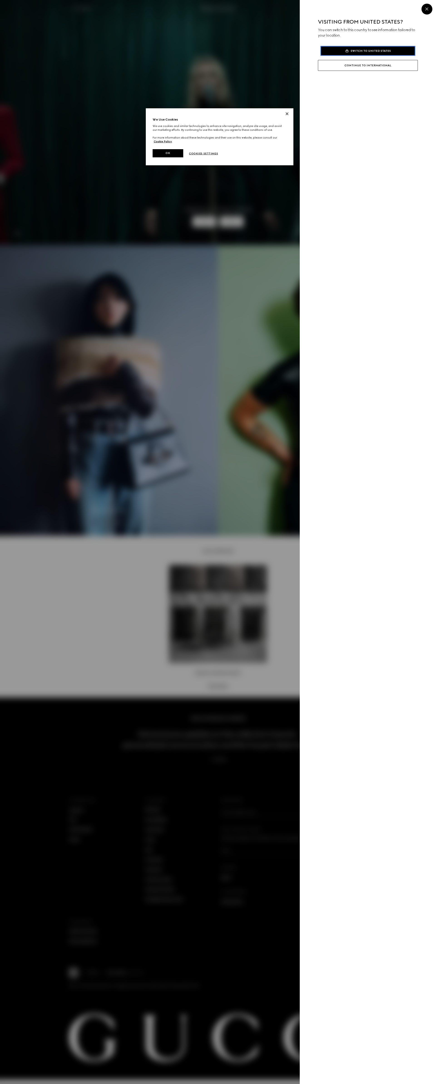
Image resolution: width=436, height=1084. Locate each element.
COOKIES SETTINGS (203, 153)
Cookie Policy (163, 141)
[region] (219, 136)
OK (168, 153)
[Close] (426, 9)
